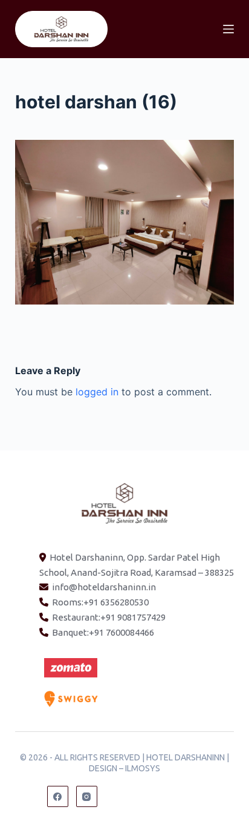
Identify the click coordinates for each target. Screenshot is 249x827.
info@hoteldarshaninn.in (104, 587)
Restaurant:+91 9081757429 (109, 617)
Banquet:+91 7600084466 (103, 632)
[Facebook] (57, 796)
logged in (97, 392)
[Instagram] (86, 796)
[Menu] (228, 29)
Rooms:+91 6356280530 (100, 602)
